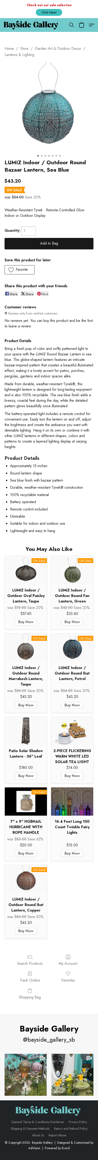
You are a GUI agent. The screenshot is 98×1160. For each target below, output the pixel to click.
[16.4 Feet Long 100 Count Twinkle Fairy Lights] (72, 801)
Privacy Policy (78, 1122)
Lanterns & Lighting (19, 54)
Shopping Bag (30, 997)
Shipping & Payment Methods (30, 1128)
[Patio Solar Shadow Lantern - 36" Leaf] (26, 731)
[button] (49, 12)
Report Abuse (57, 1135)
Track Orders (30, 980)
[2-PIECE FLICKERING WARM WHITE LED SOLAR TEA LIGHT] (72, 731)
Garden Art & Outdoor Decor (58, 48)
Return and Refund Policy (71, 1128)
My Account (68, 963)
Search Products (30, 963)
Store (24, 48)
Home (9, 48)
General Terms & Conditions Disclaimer (37, 1122)
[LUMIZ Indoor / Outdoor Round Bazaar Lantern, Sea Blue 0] (49, 107)
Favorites (68, 980)
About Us (38, 1135)
